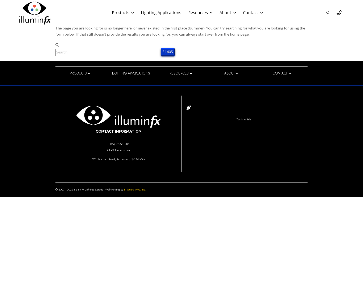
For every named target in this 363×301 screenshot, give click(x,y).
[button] (328, 13)
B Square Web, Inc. (135, 190)
